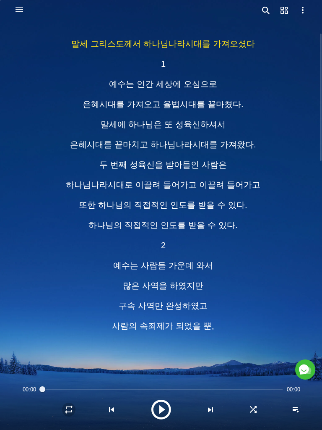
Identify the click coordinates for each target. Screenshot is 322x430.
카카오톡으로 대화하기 (218, 349)
